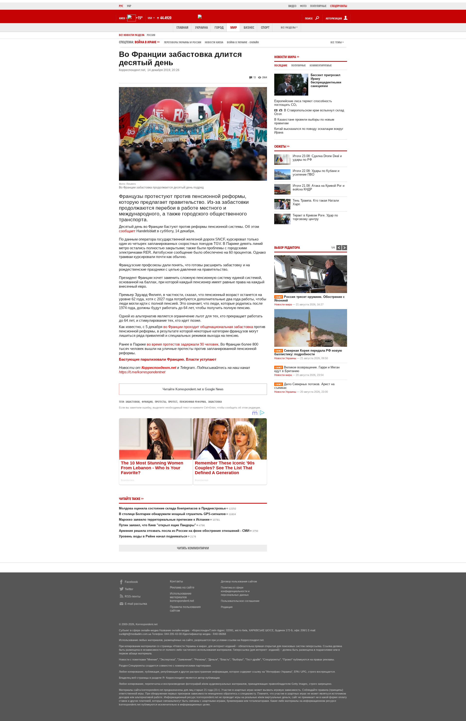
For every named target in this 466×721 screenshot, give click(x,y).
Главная (182, 27)
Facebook (131, 582)
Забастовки (132, 401)
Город (219, 27)
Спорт (265, 27)
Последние (280, 65)
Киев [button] (122, 18)
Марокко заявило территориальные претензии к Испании (169, 519)
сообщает (127, 231)
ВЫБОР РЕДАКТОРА (287, 247)
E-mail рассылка (136, 603)
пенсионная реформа (193, 401)
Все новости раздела (131, 35)
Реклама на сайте (182, 587)
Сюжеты (280, 146)
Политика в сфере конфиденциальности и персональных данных (235, 591)
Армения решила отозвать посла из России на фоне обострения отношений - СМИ (188, 531)
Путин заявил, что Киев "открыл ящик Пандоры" (162, 525)
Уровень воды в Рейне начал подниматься (157, 536)
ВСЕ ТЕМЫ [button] (336, 42)
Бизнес (249, 27)
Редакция (227, 606)
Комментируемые (321, 65)
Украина (201, 27)
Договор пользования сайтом (239, 581)
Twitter (129, 589)
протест (172, 401)
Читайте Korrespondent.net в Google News (193, 389)
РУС (121, 6)
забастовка (215, 401)
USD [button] (150, 18)
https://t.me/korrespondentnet (142, 372)
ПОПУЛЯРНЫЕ (318, 6)
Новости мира (285, 56)
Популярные (298, 65)
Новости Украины (285, 358)
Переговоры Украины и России (182, 42)
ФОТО (303, 6)
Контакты (176, 581)
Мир (233, 27)
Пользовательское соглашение (240, 600)
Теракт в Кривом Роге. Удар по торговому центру (315, 217)
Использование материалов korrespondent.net (182, 597)
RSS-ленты (133, 596)
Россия (151, 35)
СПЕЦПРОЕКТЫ (338, 6)
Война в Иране (197, 42)
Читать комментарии (193, 548)
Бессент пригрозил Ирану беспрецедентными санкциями (326, 80)
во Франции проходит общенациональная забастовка (208, 327)
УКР (129, 6)
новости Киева (214, 42)
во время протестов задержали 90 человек (182, 344)
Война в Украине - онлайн (243, 42)
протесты (160, 401)
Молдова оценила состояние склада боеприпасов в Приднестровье (177, 508)
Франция (147, 401)
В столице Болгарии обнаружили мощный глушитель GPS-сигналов (177, 514)
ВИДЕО (292, 6)
